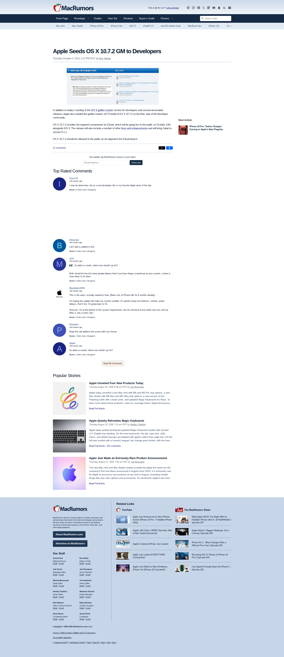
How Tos (112, 18)
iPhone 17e (214, 26)
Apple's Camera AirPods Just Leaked (150, 544)
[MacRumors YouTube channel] (213, 8)
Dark (114, 642)
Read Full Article (97, 408)
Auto (103, 642)
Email (55, 563)
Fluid (89, 642)
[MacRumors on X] (203, 8)
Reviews (128, 18)
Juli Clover (57, 569)
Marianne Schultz (87, 591)
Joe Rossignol (137, 387)
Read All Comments (112, 363)
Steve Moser (58, 614)
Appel (72, 343)
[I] (59, 190)
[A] (59, 354)
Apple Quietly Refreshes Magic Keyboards (116, 420)
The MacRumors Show (197, 509)
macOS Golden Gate (171, 26)
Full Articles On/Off (77, 642)
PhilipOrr (74, 324)
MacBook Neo (194, 26)
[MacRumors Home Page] (73, 8)
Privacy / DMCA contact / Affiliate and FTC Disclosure (74, 633)
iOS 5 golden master (102, 110)
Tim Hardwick (85, 580)
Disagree (91, 190)
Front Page (62, 18)
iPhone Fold (116, 26)
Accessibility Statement (62, 638)
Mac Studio (77, 26)
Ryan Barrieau (86, 603)
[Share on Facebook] (169, 148)
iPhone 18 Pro (97, 26)
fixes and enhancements (134, 128)
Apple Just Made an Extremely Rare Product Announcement (128, 458)
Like (85, 190)
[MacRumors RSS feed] (224, 8)
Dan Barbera (58, 603)
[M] (59, 270)
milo (71, 258)
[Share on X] (162, 148)
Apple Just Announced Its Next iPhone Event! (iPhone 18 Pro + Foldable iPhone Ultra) (152, 520)
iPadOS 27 (148, 26)
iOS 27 (132, 26)
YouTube (127, 509)
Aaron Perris (85, 614)
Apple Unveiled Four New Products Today (116, 383)
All (229, 26)
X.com (61, 563)
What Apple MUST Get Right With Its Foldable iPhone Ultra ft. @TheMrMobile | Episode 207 (211, 520)
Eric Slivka (105, 58)
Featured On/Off (60, 642)
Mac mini (60, 26)
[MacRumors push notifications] (219, 8)
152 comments (114, 446)
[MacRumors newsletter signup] (229, 8)
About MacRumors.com (69, 534)
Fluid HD (95, 642)
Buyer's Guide (146, 18)
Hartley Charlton (138, 424)
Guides (98, 18)
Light (108, 642)
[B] (59, 251)
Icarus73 (73, 178)
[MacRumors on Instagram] (193, 8)
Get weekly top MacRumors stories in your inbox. (112, 157)
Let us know (172, 7)
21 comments (59, 148)
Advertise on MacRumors (70, 543)
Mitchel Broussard (61, 580)
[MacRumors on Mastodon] (208, 8)
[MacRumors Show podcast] (188, 8)
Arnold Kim (58, 558)
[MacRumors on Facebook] (198, 8)
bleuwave (74, 240)
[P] (59, 336)
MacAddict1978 (77, 288)
